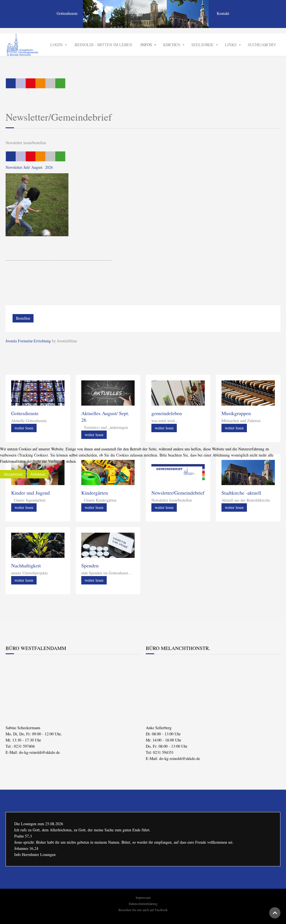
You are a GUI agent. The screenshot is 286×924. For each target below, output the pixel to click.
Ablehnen (37, 474)
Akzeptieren (12, 474)
